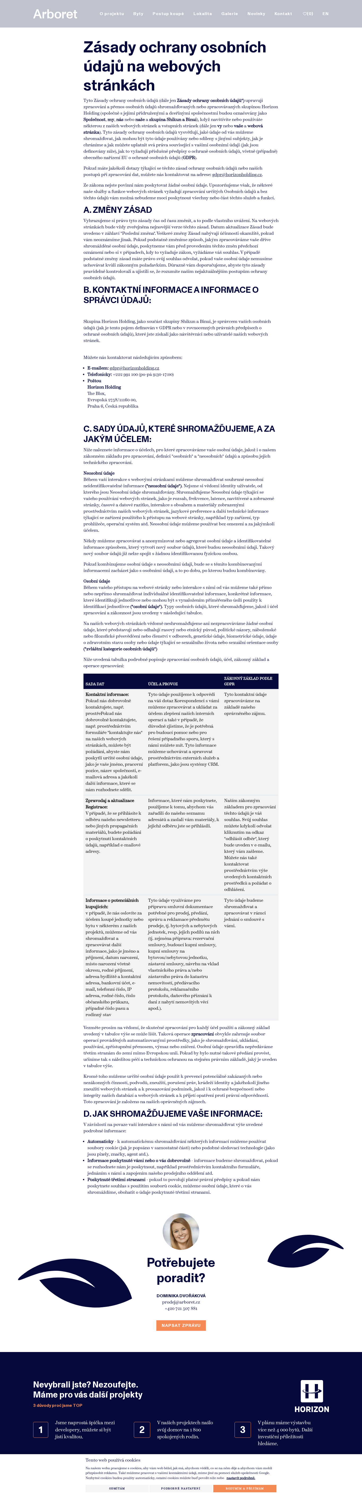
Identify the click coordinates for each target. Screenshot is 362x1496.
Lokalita (202, 14)
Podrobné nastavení (180, 1488)
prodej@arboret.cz (181, 1302)
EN (326, 14)
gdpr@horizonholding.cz (237, 174)
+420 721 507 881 (181, 1308)
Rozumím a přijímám (245, 1488)
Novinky (256, 14)
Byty (138, 14)
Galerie (229, 14)
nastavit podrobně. (241, 1478)
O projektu (112, 14)
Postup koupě (168, 14)
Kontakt (283, 14)
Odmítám (117, 1488)
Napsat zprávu (181, 1325)
